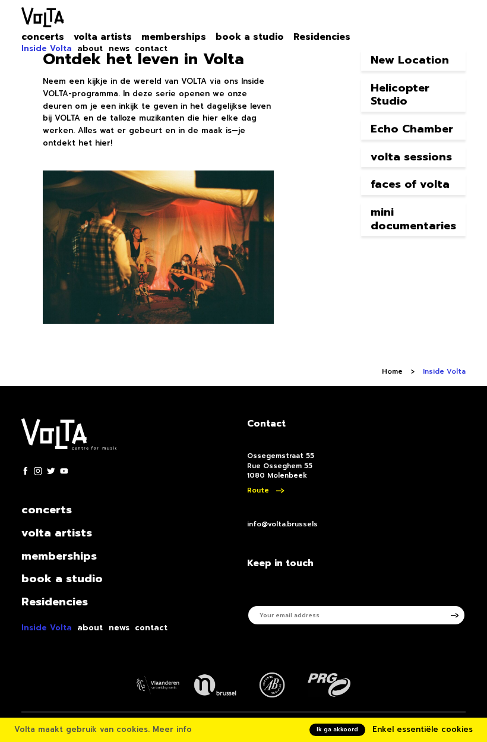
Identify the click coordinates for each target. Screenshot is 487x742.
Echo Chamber (412, 129)
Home (392, 372)
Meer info (172, 729)
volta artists (103, 37)
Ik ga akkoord (337, 729)
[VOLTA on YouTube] (64, 471)
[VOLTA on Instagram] (38, 471)
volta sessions (411, 157)
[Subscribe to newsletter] (458, 615)
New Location (410, 60)
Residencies (321, 37)
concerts (42, 37)
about (90, 49)
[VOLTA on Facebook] (25, 471)
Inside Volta (46, 49)
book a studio (250, 37)
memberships (173, 37)
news (119, 49)
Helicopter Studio (400, 95)
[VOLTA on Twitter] (51, 471)
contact (151, 49)
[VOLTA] (42, 19)
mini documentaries (413, 219)
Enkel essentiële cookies (422, 729)
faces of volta (410, 184)
